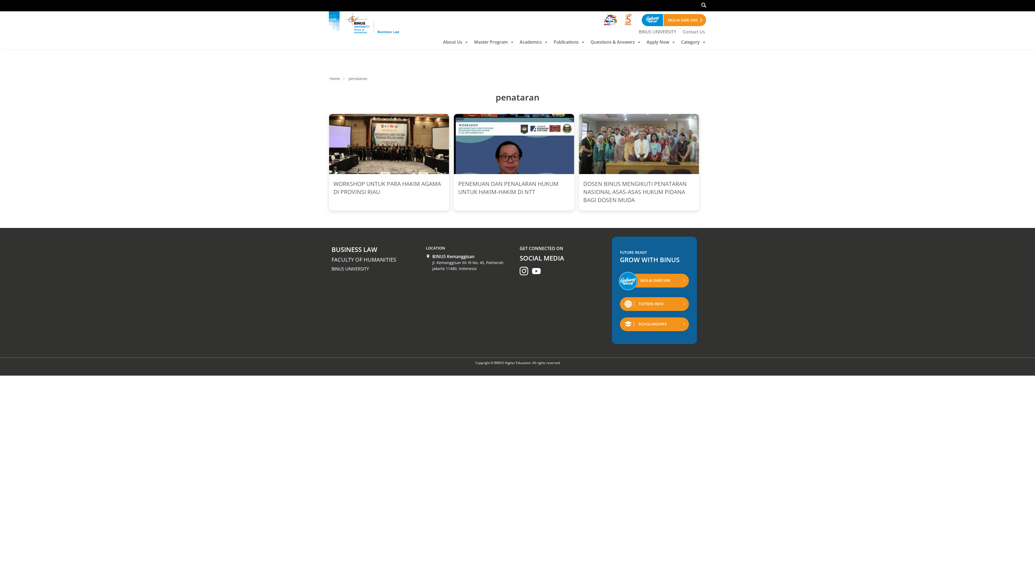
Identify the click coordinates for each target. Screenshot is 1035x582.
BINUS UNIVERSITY (657, 32)
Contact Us (694, 32)
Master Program (491, 42)
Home (335, 78)
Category (690, 42)
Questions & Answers (613, 42)
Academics (531, 42)
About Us (452, 42)
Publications (566, 42)
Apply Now (658, 42)
